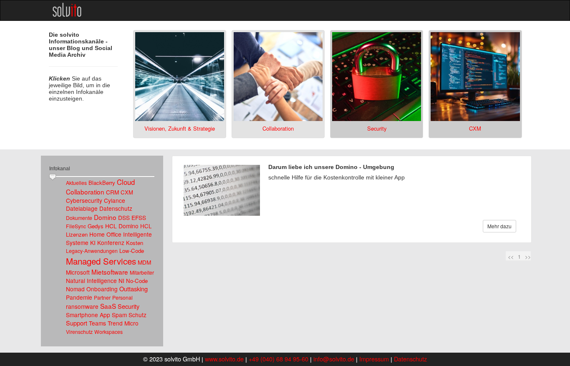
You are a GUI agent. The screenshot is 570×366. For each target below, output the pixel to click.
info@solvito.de (333, 358)
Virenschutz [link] (79, 332)
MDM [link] (144, 262)
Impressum (374, 358)
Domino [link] (105, 217)
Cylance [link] (114, 200)
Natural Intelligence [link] (91, 280)
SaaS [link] (108, 305)
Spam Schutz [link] (129, 314)
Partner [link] (102, 297)
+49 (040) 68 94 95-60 (278, 358)
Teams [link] (97, 323)
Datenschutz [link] (115, 208)
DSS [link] (124, 217)
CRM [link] (112, 192)
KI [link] (93, 242)
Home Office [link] (105, 234)
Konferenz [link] (110, 242)
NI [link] (121, 280)
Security (376, 128)
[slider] (52, 177)
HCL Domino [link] (122, 226)
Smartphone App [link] (88, 314)
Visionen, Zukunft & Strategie (179, 128)
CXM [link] (127, 192)
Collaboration (278, 128)
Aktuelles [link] (76, 183)
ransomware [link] (82, 306)
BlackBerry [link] (101, 183)
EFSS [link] (138, 217)
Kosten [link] (134, 243)
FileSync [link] (76, 226)
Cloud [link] (126, 182)
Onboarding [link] (102, 289)
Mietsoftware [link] (109, 271)
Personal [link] (122, 297)
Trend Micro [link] (123, 323)
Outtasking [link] (133, 288)
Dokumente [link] (79, 218)
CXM (475, 128)
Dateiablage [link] (82, 208)
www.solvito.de (224, 358)
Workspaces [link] (108, 332)
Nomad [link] (75, 289)
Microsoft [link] (78, 272)
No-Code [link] (137, 281)
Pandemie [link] (79, 297)
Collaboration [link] (85, 191)
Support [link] (76, 322)
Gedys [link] (95, 226)
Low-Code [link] (131, 251)
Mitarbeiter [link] (142, 272)
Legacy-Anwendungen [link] (92, 251)
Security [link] (128, 306)
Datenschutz (410, 358)
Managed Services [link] (101, 261)
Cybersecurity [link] (84, 200)
